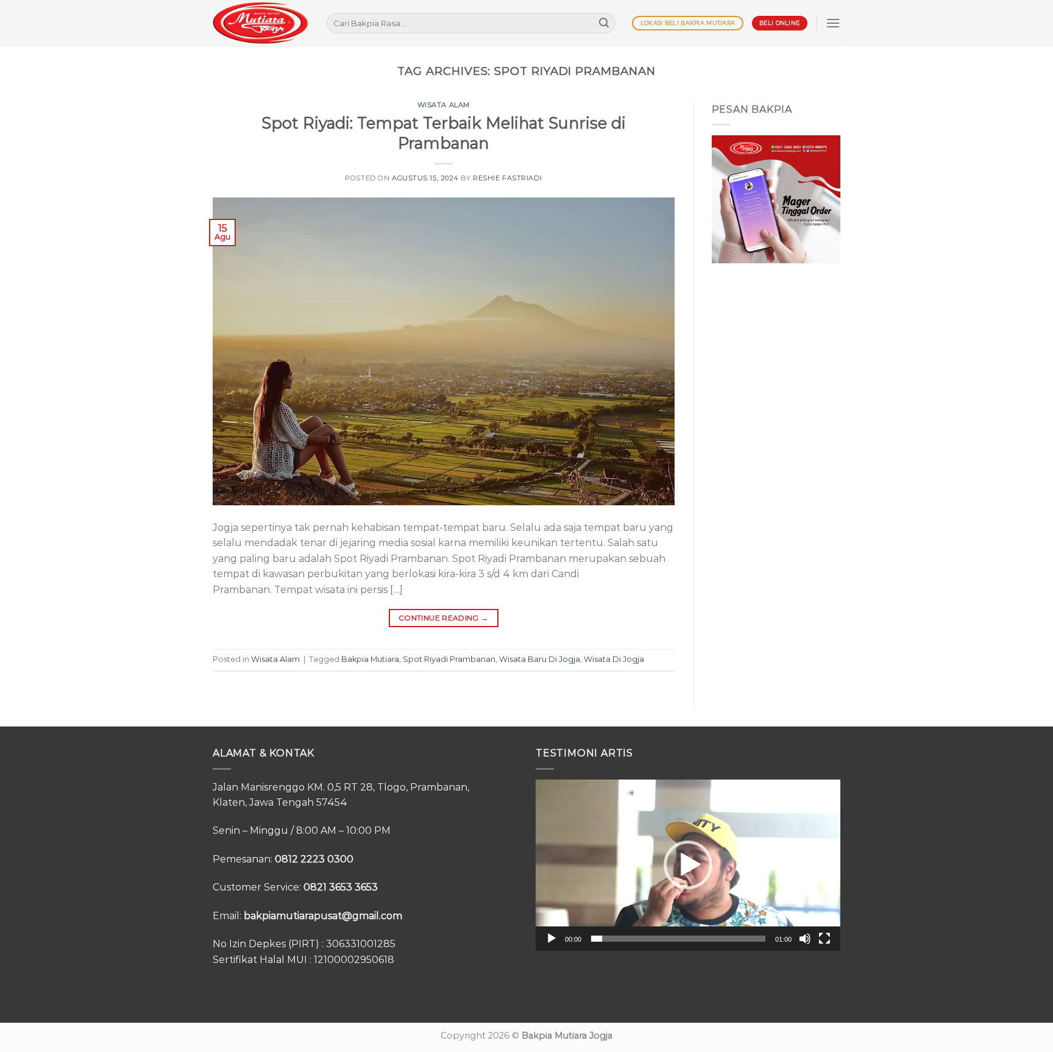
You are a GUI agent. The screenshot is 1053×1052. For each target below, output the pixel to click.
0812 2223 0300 (314, 859)
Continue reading (444, 617)
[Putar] (551, 939)
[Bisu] (805, 939)
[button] (688, 865)
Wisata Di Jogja (614, 659)
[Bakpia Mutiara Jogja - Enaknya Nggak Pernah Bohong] (260, 23)
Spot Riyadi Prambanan (449, 659)
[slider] (678, 939)
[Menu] (833, 23)
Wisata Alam (443, 105)
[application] (688, 865)
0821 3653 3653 (340, 887)
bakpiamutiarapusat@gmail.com (323, 916)
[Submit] (604, 23)
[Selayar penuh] (824, 939)
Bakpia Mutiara (370, 659)
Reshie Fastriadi (507, 178)
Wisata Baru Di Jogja (539, 659)
